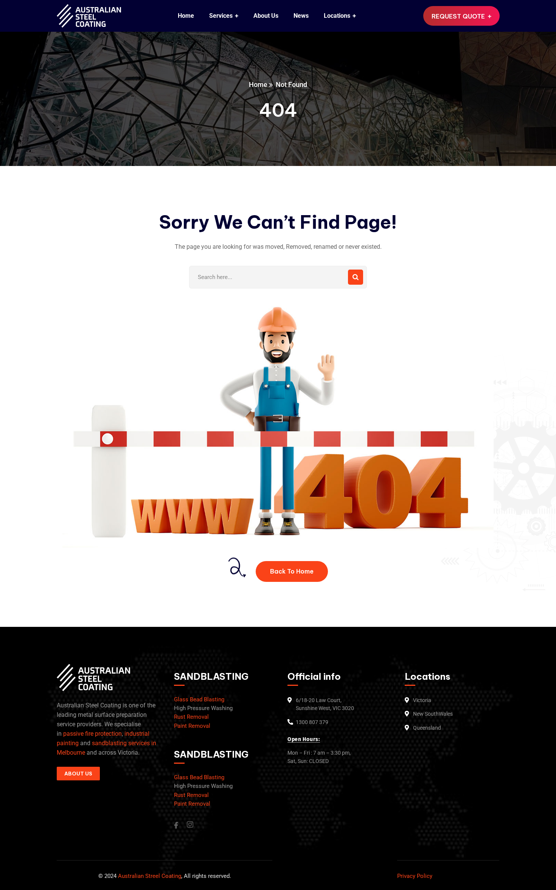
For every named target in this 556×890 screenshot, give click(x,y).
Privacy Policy (414, 876)
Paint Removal (192, 726)
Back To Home (292, 571)
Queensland (427, 728)
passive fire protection (92, 733)
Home (258, 84)
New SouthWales (433, 714)
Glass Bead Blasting (199, 699)
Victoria (422, 700)
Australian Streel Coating (148, 876)
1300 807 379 (312, 722)
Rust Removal (191, 716)
